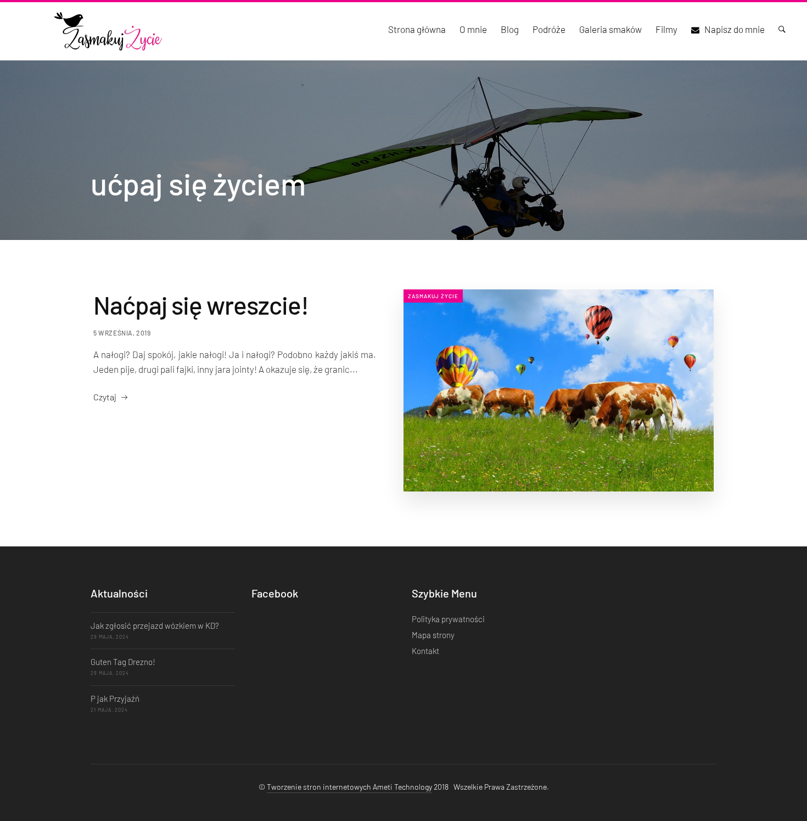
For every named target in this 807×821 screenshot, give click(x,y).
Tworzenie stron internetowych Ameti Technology (349, 786)
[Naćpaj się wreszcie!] (559, 390)
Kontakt (425, 651)
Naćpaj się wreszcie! (201, 304)
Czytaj (104, 397)
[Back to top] (777, 793)
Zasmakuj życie (433, 296)
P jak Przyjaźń (115, 698)
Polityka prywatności (448, 619)
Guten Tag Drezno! (123, 662)
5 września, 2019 (122, 333)
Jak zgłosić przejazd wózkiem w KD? (155, 625)
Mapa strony (433, 635)
